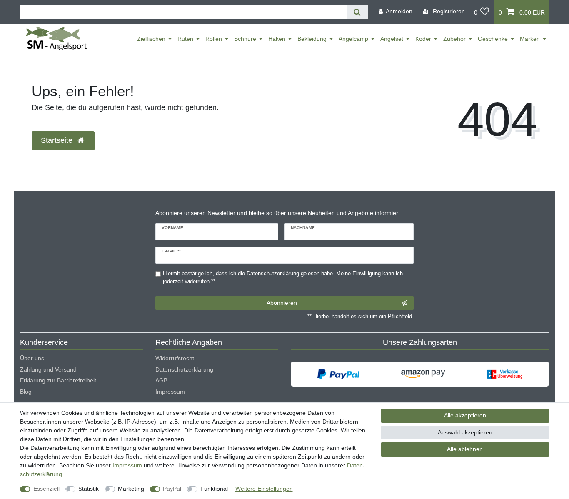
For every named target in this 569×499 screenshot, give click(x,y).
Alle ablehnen (465, 449)
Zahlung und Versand (48, 369)
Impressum (170, 391)
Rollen (213, 38)
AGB (161, 380)
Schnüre (245, 38)
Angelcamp (353, 38)
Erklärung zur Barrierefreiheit (58, 380)
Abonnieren (282, 302)
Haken (276, 38)
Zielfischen (151, 38)
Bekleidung (312, 38)
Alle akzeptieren (465, 415)
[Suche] (357, 12)
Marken (530, 38)
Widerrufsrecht (174, 358)
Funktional (214, 488)
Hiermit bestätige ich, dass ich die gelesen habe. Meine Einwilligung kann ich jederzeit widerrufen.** (283, 277)
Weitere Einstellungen (264, 488)
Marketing (131, 488)
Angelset (391, 38)
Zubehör (454, 38)
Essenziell (46, 488)
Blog (26, 391)
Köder (423, 38)
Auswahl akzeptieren (465, 432)
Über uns (32, 358)
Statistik (88, 488)
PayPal (172, 488)
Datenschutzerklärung (184, 369)
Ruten (185, 38)
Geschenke (493, 38)
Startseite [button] (58, 140)
